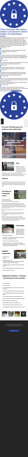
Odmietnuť (9, 91)
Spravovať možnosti (3, 91)
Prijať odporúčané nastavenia (16, 91)
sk (26, 124)
